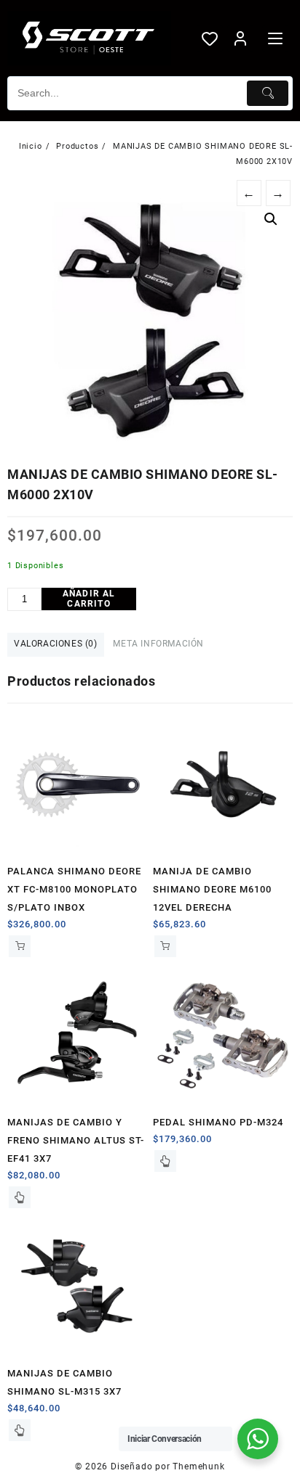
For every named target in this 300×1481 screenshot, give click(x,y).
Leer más (20, 1197)
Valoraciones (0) (56, 644)
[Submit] (267, 93)
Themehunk (198, 1466)
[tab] (55, 645)
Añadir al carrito (89, 598)
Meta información (158, 644)
